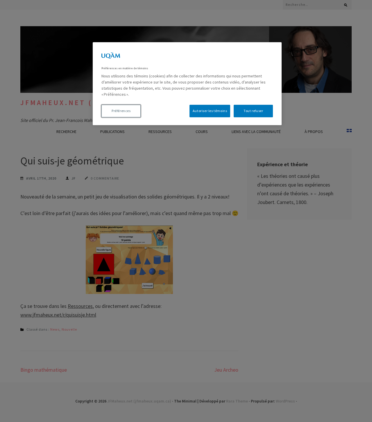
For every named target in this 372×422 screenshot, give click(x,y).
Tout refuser (253, 111)
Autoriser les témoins (210, 111)
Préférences (121, 111)
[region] (187, 83)
